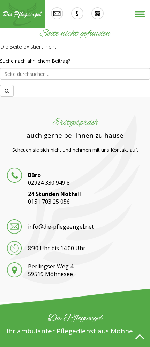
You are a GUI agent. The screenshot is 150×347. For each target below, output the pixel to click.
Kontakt (57, 14)
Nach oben (140, 337)
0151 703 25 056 (49, 201)
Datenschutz (97, 14)
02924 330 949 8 (49, 183)
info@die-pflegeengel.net (61, 226)
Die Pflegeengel (22, 14)
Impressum (77, 14)
